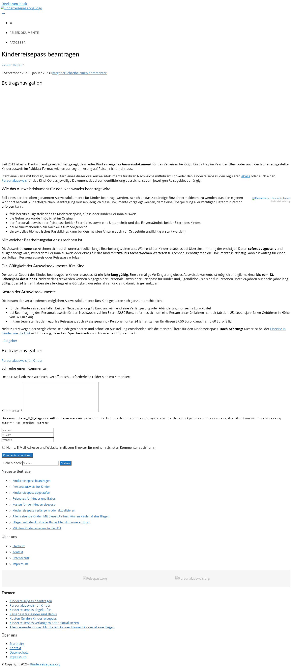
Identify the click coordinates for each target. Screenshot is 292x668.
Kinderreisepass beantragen (31, 481)
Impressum (20, 564)
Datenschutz (21, 558)
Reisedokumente (24, 33)
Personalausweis (14, 180)
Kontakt (18, 552)
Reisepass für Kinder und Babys (34, 498)
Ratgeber (18, 42)
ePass (245, 176)
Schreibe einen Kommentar (86, 73)
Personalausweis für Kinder (22, 360)
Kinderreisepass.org (45, 664)
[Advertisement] (146, 124)
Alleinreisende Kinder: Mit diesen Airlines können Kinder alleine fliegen (61, 516)
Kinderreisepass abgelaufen (31, 492)
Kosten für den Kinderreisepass (34, 504)
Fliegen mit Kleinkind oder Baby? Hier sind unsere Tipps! (51, 522)
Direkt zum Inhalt (14, 4)
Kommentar (12, 410)
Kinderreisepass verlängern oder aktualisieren (44, 510)
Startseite (6, 64)
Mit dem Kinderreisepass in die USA (37, 528)
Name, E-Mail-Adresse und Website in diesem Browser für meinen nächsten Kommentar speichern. (80, 447)
